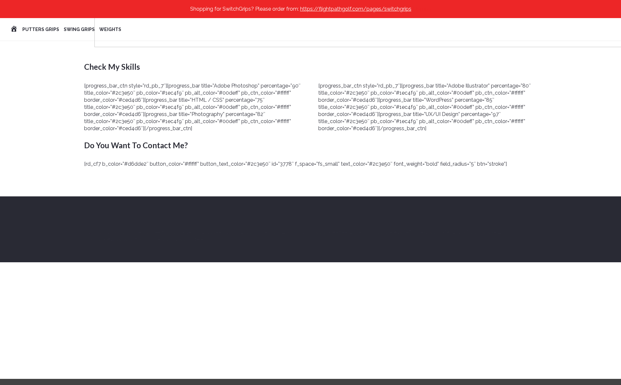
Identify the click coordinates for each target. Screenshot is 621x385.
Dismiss (422, 9)
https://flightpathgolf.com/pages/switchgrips (355, 9)
